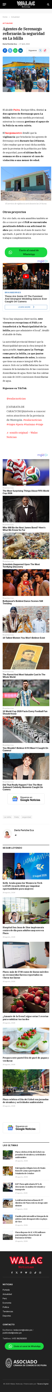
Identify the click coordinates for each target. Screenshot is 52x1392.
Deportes (7, 1316)
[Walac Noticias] (26, 4)
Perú (5, 1298)
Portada (6, 1290)
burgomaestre (13, 132)
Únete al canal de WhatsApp (29, 252)
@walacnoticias (16, 398)
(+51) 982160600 (19, 1338)
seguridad (26, 817)
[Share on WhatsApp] (15, 50)
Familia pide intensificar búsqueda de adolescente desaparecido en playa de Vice (31, 1219)
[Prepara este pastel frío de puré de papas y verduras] (26, 1041)
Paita (16, 109)
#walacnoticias (32, 419)
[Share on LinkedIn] (20, 50)
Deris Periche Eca (10, 44)
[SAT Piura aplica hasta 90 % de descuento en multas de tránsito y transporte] (8, 1187)
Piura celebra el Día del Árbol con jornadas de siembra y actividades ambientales (26, 1101)
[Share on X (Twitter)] (10, 50)
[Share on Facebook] (5, 50)
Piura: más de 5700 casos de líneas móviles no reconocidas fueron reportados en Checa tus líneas (25, 975)
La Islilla (7, 817)
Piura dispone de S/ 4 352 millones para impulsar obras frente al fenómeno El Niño (30, 1235)
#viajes (11, 424)
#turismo (29, 424)
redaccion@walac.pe (22, 1330)
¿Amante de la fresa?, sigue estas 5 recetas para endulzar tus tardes (25, 1018)
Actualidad (8, 23)
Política (6, 1307)
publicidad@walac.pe (12, 1333)
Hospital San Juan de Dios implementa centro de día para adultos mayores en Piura (23, 930)
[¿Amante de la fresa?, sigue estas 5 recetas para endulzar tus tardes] (26, 999)
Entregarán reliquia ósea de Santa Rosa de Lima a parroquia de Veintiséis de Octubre (30, 1171)
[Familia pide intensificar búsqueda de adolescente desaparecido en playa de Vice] (8, 1219)
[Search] (48, 4)
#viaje (39, 424)
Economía (7, 1303)
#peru (19, 424)
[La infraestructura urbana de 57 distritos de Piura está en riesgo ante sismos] (8, 1203)
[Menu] (4, 4)
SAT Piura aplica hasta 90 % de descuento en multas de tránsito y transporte (30, 1187)
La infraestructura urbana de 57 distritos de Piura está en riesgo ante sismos (31, 1203)
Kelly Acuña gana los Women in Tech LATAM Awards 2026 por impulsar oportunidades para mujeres (22, 886)
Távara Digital (42, 1384)
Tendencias (8, 1311)
